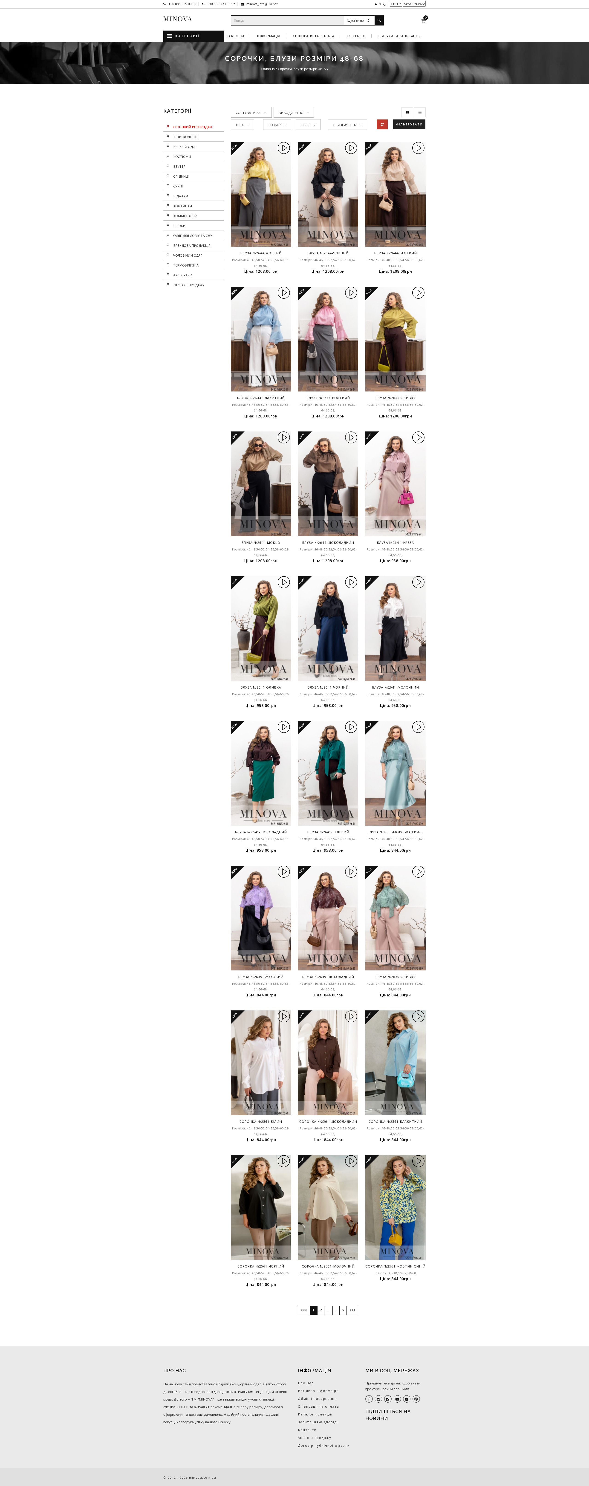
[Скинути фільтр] (382, 124)
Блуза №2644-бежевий (395, 253)
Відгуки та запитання (399, 36)
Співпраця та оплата (313, 36)
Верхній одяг (184, 147)
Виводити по (291, 113)
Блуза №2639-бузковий (260, 977)
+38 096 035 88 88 (181, 4)
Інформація (268, 36)
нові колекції (185, 137)
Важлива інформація (318, 1391)
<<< (303, 1310)
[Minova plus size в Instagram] (378, 1399)
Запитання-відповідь (318, 1422)
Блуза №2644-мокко (260, 542)
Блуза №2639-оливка (395, 977)
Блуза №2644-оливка (395, 398)
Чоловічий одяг (187, 255)
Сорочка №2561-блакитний (395, 1121)
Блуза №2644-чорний (328, 253)
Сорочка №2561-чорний (260, 1266)
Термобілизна (186, 265)
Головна (235, 36)
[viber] (416, 1399)
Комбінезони (185, 216)
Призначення (345, 125)
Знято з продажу (188, 285)
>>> (352, 1310)
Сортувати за (248, 113)
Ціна (240, 125)
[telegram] (406, 1399)
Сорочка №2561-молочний (328, 1266)
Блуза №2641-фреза (395, 542)
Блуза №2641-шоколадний (261, 832)
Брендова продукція (191, 245)
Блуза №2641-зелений (328, 832)
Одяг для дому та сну (192, 235)
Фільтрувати (409, 124)
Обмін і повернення (317, 1398)
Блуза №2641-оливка (261, 687)
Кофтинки (182, 206)
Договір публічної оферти (324, 1445)
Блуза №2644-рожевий (328, 398)
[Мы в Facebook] (369, 1399)
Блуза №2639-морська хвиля (395, 832)
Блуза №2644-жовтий (261, 253)
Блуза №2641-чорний (328, 687)
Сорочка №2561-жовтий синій (395, 1266)
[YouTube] (397, 1399)
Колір (305, 125)
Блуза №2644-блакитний (261, 398)
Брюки (179, 226)
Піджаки (180, 196)
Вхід (382, 4)
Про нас (306, 1383)
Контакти (356, 36)
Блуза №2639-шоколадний (328, 977)
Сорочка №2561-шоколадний (328, 1121)
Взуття (179, 166)
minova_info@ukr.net (261, 4)
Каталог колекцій (315, 1414)
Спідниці (181, 176)
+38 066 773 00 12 (220, 4)
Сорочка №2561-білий (261, 1121)
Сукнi (178, 186)
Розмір (274, 125)
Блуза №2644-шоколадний (328, 542)
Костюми (182, 156)
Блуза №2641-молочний (395, 687)
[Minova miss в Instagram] (388, 1399)
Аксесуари (182, 275)
